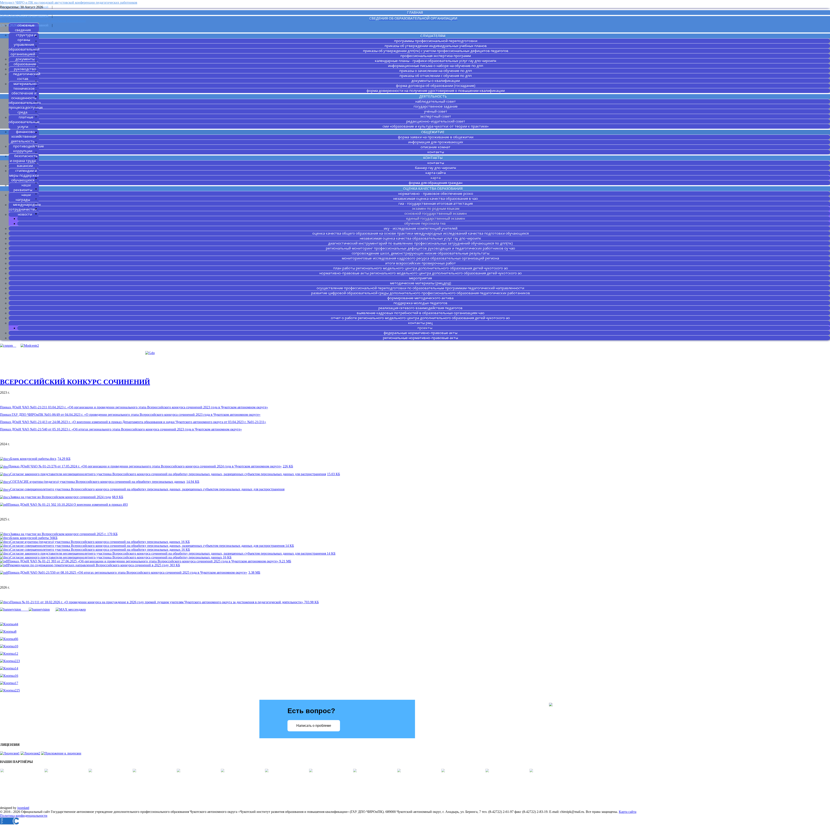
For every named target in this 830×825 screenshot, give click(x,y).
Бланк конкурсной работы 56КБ (33, 538)
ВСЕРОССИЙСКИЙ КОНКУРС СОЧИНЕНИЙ (75, 382)
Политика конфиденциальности (23, 815)
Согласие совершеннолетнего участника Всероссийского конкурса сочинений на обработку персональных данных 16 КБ (100, 549)
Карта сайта (627, 812)
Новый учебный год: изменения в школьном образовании (43, 20)
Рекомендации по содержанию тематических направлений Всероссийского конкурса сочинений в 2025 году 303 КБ (94, 565)
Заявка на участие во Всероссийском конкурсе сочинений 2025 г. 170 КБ (64, 534)
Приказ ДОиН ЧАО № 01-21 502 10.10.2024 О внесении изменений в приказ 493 (68, 504)
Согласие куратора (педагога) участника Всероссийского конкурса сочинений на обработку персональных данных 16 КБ (100, 542)
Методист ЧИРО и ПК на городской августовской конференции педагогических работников (68, 2)
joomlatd (23, 808)
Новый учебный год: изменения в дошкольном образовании (44, 11)
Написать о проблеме (313, 725)
